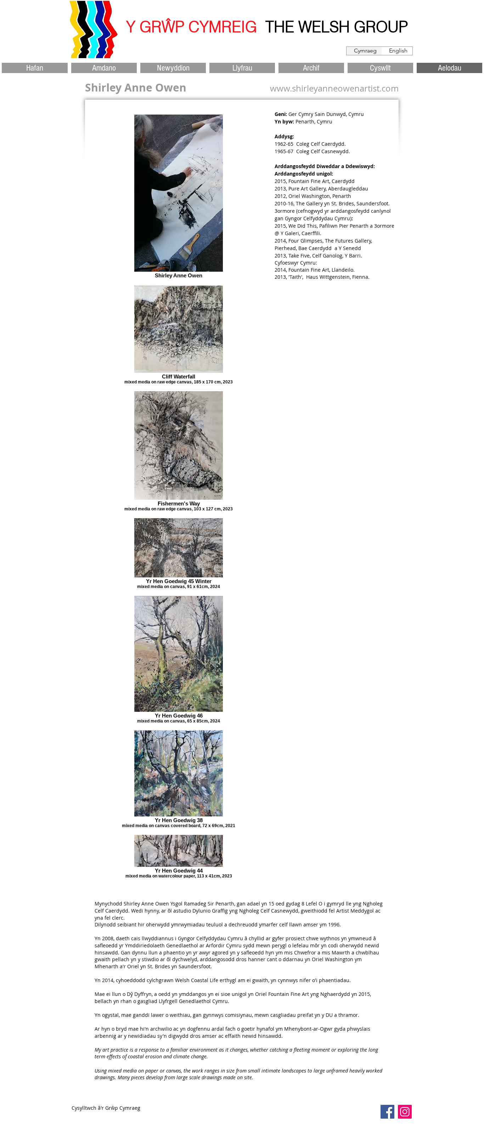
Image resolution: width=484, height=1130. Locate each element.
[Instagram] (405, 1112)
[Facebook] (387, 1112)
